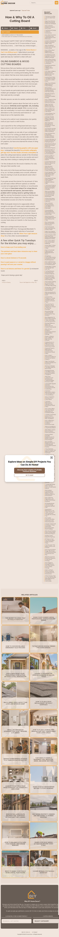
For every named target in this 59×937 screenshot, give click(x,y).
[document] (29, 468)
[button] (52, 458)
